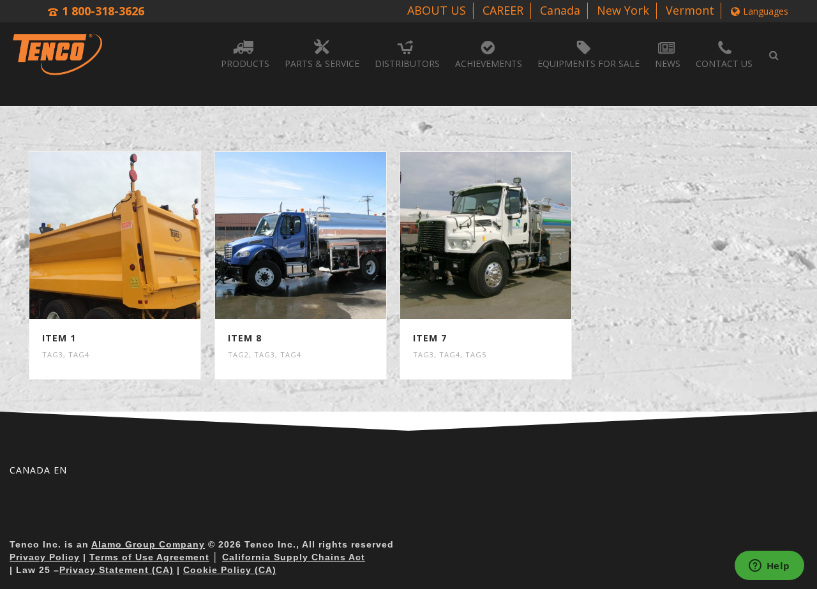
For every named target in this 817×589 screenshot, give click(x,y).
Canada (560, 10)
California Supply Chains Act (293, 557)
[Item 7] (510, 235)
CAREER (503, 10)
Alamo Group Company (148, 544)
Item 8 (245, 338)
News (667, 63)
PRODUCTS (245, 63)
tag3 (52, 354)
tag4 (78, 354)
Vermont (690, 10)
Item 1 (59, 338)
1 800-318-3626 (103, 11)
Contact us (724, 63)
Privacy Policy (45, 557)
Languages (765, 11)
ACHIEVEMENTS (488, 63)
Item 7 (430, 338)
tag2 (238, 354)
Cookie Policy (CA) (229, 570)
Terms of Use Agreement (149, 557)
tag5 (475, 354)
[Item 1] (139, 235)
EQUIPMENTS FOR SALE (588, 63)
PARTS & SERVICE (322, 63)
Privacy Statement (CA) (116, 570)
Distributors (407, 63)
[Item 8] (324, 235)
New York (623, 10)
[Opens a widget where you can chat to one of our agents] (769, 567)
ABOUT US (436, 10)
